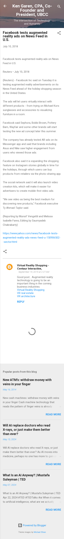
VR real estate (25, 293)
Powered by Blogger (34, 525)
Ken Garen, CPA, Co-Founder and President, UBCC (32, 10)
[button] (59, 33)
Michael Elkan (40, 532)
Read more (53, 414)
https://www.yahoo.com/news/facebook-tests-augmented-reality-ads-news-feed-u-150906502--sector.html (31, 237)
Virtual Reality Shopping (30, 289)
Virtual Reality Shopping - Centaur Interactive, (33, 267)
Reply (20, 301)
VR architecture (26, 296)
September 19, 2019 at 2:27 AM (33, 272)
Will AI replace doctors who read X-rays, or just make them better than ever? (26, 429)
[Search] (59, 7)
